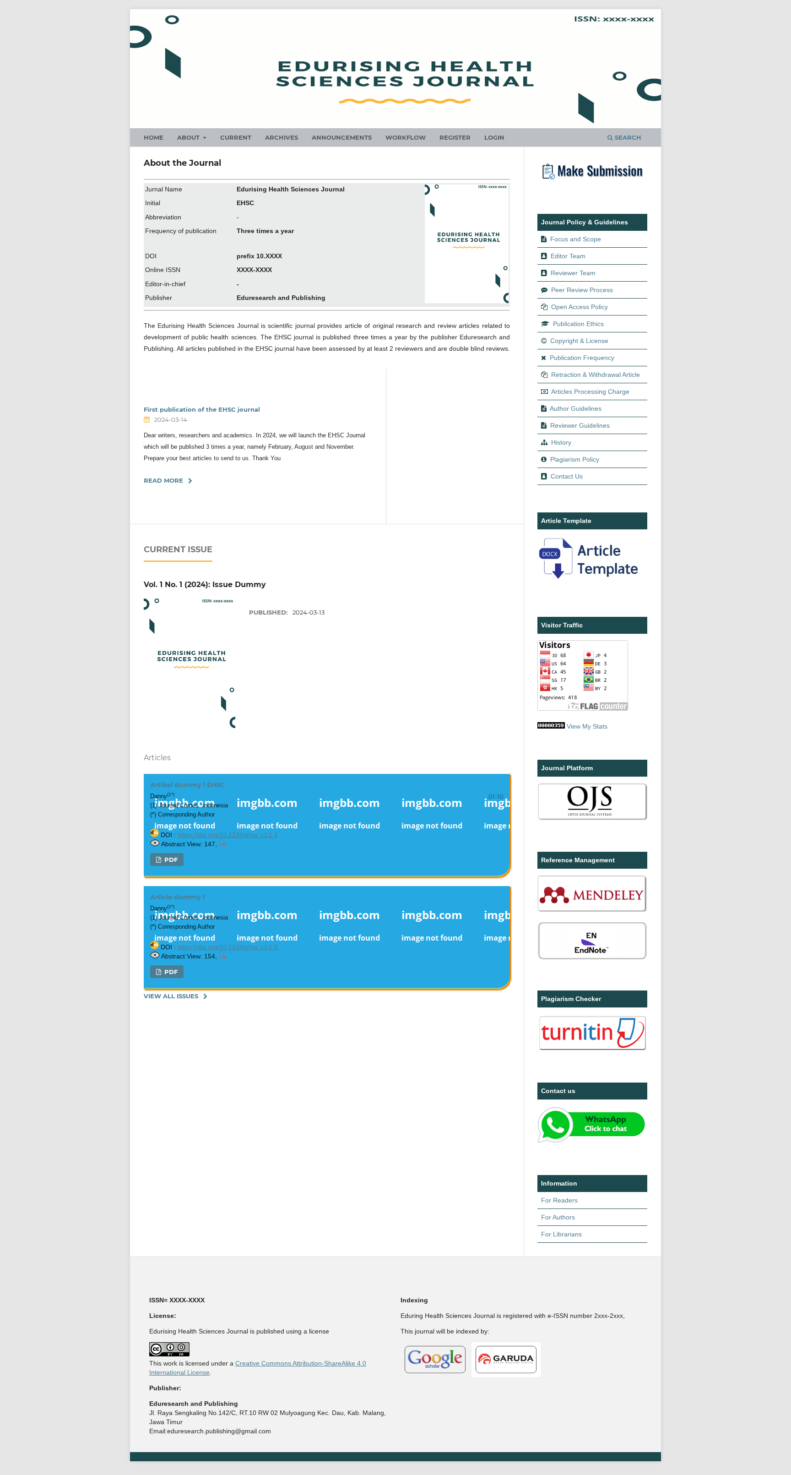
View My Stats (587, 726)
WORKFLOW (405, 137)
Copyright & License (579, 340)
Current (235, 137)
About (189, 137)
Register (455, 137)
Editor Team (568, 256)
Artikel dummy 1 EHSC (187, 785)
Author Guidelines (575, 408)
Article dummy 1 (177, 897)
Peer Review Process (582, 290)
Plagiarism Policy (574, 459)
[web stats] (551, 726)
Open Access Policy (579, 306)
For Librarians (561, 1234)
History (561, 442)
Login (494, 137)
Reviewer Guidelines (580, 425)
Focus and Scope (575, 239)
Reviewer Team (573, 273)
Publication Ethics (578, 323)
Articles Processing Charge (589, 391)
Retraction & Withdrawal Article (595, 374)
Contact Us (567, 476)
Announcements (342, 137)
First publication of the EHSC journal (202, 409)
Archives (281, 137)
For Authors (558, 1217)
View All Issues (171, 996)
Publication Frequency (582, 357)
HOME (153, 137)
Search (627, 137)
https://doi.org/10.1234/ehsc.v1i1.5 (228, 947)
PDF (170, 859)
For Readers (559, 1200)
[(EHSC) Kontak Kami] (592, 1141)
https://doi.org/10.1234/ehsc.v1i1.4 (228, 834)
